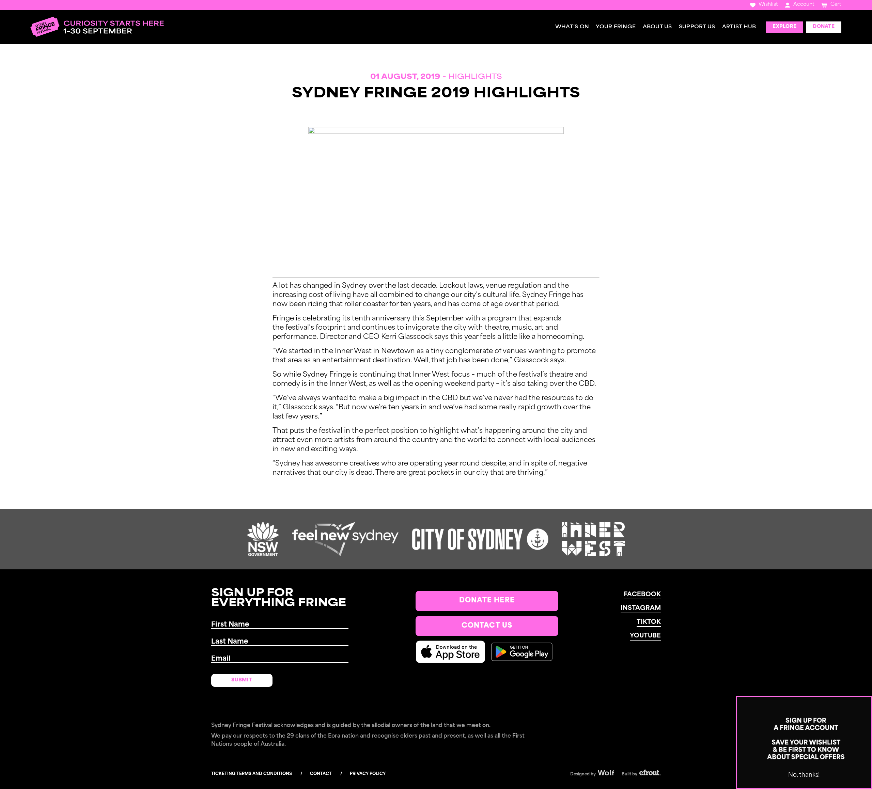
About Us (657, 27)
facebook (642, 595)
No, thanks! (804, 775)
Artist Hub (739, 27)
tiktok (649, 622)
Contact (321, 774)
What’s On (572, 27)
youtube (645, 636)
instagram (641, 608)
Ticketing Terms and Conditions (251, 774)
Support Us (697, 27)
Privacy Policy (368, 774)
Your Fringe (616, 27)
